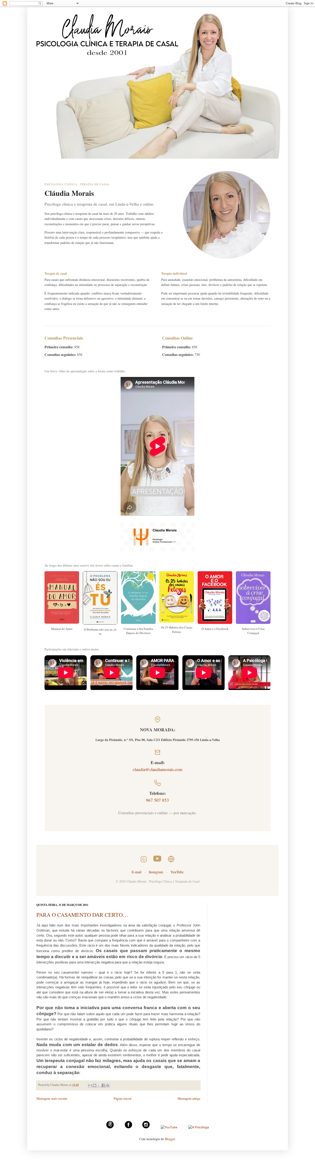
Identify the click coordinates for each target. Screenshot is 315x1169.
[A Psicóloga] (198, 1127)
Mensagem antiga (189, 1098)
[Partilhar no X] (99, 1085)
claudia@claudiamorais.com (157, 769)
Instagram (156, 871)
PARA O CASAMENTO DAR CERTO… (82, 914)
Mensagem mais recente (51, 1098)
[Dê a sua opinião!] (94, 1085)
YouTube (177, 871)
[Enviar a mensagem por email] (90, 1085)
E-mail (136, 871)
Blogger (170, 1139)
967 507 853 (157, 800)
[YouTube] (169, 1127)
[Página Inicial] (110, 1127)
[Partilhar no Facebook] (103, 1085)
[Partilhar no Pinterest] (107, 1085)
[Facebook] (128, 1127)
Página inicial (122, 1098)
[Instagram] (146, 1127)
